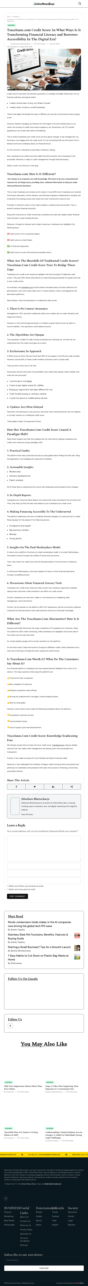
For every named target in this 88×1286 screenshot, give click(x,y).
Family (71, 1216)
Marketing (9, 1216)
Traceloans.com (58, 745)
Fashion (55, 1216)
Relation (71, 1225)
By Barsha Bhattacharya (19, 950)
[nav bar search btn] (80, 4)
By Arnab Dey (9, 1092)
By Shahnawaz (15, 963)
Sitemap (24, 1245)
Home (9, 16)
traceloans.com (27, 287)
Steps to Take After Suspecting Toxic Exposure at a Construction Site (62, 1087)
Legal (70, 1220)
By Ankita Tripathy (16, 929)
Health (55, 1225)
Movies (39, 1212)
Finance (7, 1212)
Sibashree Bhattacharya (35, 799)
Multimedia (9, 1225)
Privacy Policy (26, 1229)
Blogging (16, 16)
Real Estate (9, 1220)
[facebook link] (10, 1025)
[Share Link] (16, 786)
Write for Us (25, 1225)
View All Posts (27, 814)
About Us (24, 1217)
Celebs (39, 1216)
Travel (55, 1212)
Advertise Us (25, 1234)
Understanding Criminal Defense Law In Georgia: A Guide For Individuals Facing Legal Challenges (63, 1135)
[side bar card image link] (77, 923)
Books (38, 1225)
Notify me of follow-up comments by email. (26, 886)
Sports (39, 1220)
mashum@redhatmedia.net (45, 1155)
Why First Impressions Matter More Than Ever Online (23, 1087)
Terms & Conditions (25, 1239)
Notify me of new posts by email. (22, 889)
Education (72, 1212)
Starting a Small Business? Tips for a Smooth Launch (39, 947)
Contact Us (25, 1221)
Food (54, 1220)
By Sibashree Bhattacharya (20, 44)
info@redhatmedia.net (52, 1184)
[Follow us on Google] (44, 994)
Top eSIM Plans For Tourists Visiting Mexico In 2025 (21, 1134)
